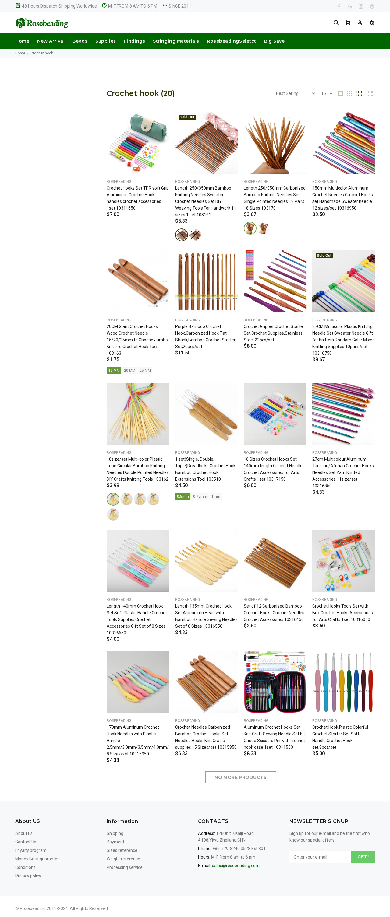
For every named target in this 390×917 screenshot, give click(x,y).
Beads (80, 41)
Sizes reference (122, 850)
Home (22, 41)
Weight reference (123, 858)
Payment (115, 841)
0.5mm (183, 496)
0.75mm (200, 496)
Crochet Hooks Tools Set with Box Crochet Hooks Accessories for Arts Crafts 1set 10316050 (342, 613)
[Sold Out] (206, 142)
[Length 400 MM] (113, 499)
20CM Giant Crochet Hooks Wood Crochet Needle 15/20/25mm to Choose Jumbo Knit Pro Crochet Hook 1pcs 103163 (137, 340)
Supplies (105, 41)
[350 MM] (195, 235)
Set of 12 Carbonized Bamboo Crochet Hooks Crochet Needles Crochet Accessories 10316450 (274, 613)
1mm (215, 496)
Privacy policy (28, 875)
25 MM (145, 370)
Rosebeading (119, 182)
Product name (51, 892)
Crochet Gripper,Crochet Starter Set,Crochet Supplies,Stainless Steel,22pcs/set (274, 333)
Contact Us (25, 841)
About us (24, 833)
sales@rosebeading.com (236, 865)
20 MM (129, 370)
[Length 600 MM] (126, 499)
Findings (134, 41)
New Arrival (51, 41)
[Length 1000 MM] (153, 499)
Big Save (274, 41)
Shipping (115, 833)
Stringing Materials (176, 41)
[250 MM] (182, 235)
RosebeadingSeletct (231, 41)
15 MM (114, 370)
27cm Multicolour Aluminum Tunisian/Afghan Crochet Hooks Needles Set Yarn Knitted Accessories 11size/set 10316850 (343, 472)
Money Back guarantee (37, 858)
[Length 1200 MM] (113, 514)
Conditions (25, 867)
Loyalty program (31, 850)
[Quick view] (159, 122)
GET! (363, 856)
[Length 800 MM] (140, 499)
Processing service (125, 867)
